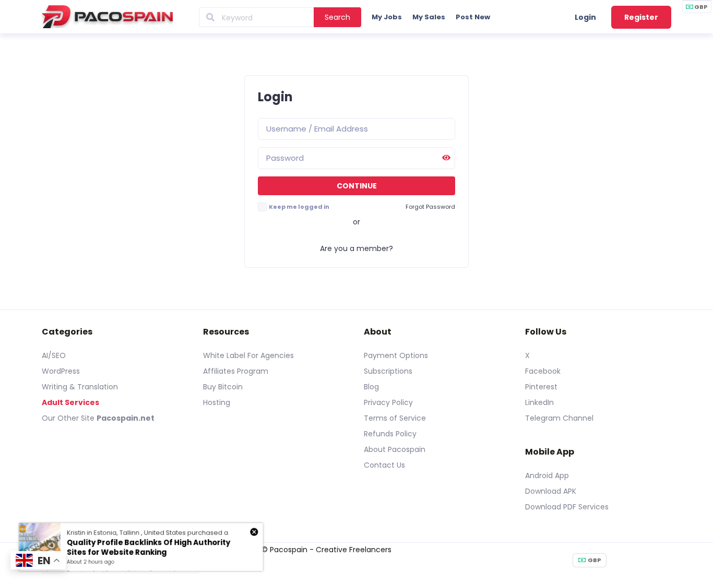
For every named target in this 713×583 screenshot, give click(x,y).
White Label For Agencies (248, 355)
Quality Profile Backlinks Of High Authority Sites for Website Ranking (149, 547)
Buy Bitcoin (223, 387)
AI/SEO (54, 355)
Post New (473, 17)
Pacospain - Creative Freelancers (330, 549)
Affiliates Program (235, 371)
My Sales (428, 17)
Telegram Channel (559, 418)
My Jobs (387, 17)
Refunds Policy (390, 434)
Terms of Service (395, 418)
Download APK (550, 491)
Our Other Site (69, 418)
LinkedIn (539, 402)
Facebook (543, 371)
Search (337, 17)
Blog (371, 387)
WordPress (61, 371)
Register (641, 17)
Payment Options (396, 355)
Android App (547, 475)
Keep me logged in (299, 207)
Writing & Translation (80, 387)
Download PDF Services (567, 507)
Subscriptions (388, 371)
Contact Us (384, 465)
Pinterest (541, 387)
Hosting (216, 402)
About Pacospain (394, 449)
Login (585, 17)
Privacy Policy (388, 402)
